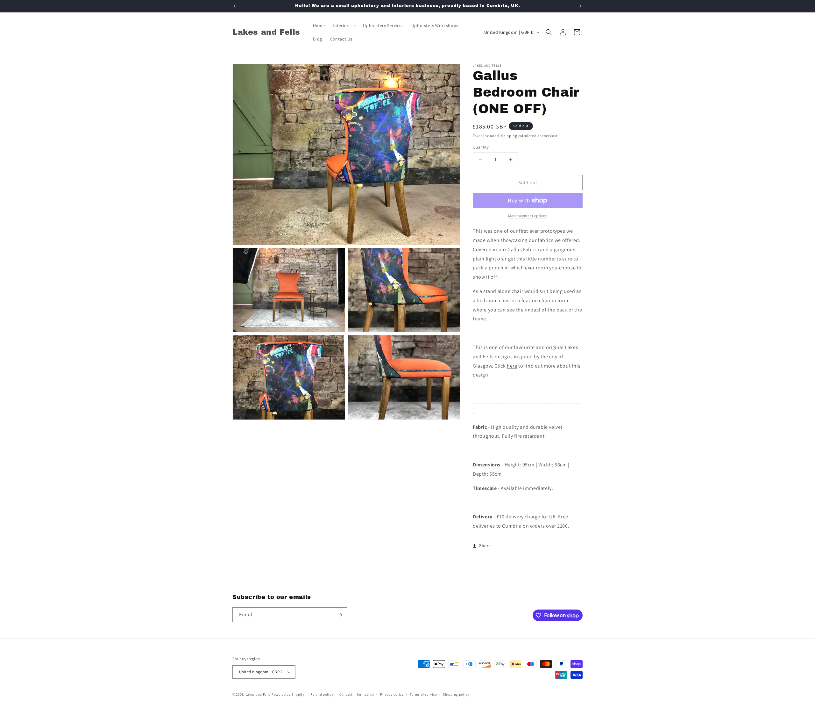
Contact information (356, 694)
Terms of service (423, 694)
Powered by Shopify (288, 694)
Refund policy (321, 694)
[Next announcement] (580, 6)
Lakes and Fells (258, 694)
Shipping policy (456, 694)
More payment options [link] (527, 215)
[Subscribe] (340, 614)
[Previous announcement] (235, 6)
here (512, 365)
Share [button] (485, 545)
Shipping (509, 135)
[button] (344, 25)
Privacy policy (392, 694)
